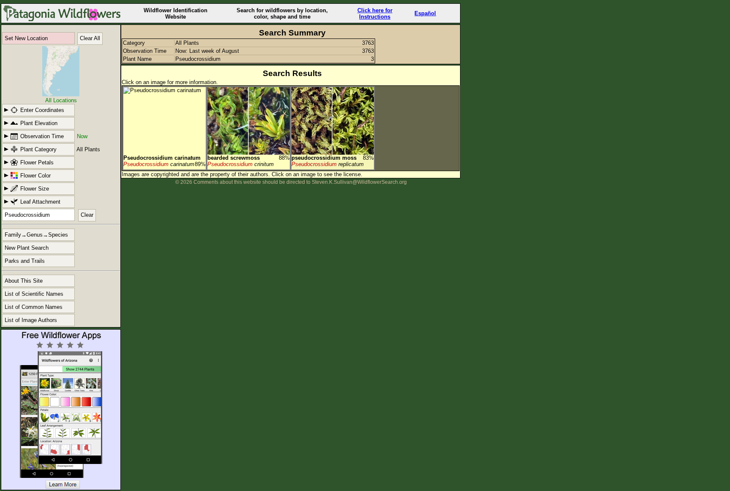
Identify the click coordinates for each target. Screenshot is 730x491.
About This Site (24, 281)
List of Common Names (34, 307)
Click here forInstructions (374, 13)
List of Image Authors (31, 320)
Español (425, 13)
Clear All (90, 38)
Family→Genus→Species (36, 235)
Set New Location (26, 38)
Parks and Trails (25, 261)
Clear (87, 215)
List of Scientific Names (34, 294)
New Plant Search (27, 248)
